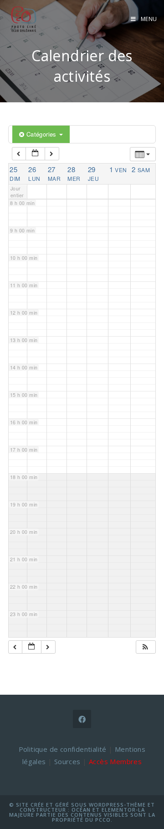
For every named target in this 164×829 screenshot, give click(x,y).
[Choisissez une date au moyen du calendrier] (35, 153)
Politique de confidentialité (63, 749)
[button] (145, 647)
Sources (67, 761)
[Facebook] (82, 719)
